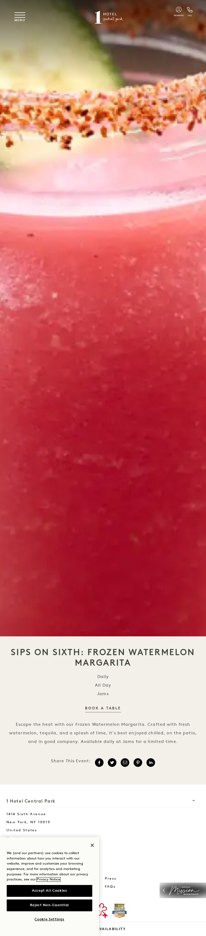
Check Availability (103, 929)
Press (111, 878)
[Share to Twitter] (112, 762)
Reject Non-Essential (49, 905)
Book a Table (103, 708)
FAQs (110, 886)
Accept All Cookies (49, 891)
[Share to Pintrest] (138, 762)
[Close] (92, 845)
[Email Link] (125, 762)
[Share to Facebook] (99, 762)
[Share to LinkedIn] (150, 762)
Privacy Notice (48, 879)
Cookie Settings (49, 919)
